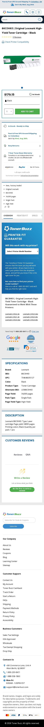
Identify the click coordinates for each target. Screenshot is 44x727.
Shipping (7, 604)
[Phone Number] (27, 12)
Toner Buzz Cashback (12, 588)
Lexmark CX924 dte (30, 320)
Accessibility (8, 620)
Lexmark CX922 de (12, 314)
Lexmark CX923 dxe (30, 314)
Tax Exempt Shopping (12, 647)
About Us (7, 545)
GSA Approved (9, 639)
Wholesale (7, 643)
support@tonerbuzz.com (17, 687)
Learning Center (10, 561)
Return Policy (8, 612)
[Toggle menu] (38, 12)
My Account (8, 584)
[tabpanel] (22, 66)
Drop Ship (7, 651)
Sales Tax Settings (11, 635)
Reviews (6, 549)
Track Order (8, 592)
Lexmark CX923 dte (30, 317)
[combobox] (22, 19)
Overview (8, 215)
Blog (5, 557)
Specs (35, 216)
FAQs (5, 600)
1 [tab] (22, 88)
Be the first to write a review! (22, 489)
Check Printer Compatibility (17, 42)
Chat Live (35, 331)
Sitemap (6, 565)
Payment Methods (11, 608)
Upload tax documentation (29, 176)
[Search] (39, 19)
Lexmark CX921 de (12, 317)
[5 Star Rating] (13, 338)
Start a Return (9, 596)
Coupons (7, 553)
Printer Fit (22, 216)
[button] (31, 348)
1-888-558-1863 (13, 676)
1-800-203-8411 (13, 672)
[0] (32, 12)
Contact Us (7, 580)
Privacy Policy (9, 616)
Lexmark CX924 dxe (12, 320)
